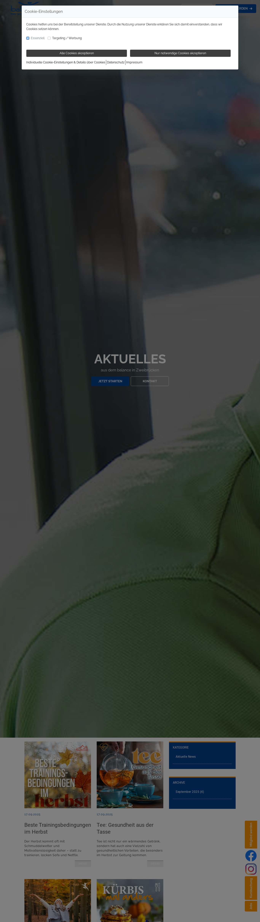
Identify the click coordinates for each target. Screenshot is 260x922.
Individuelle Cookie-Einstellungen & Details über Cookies (65, 62)
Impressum (134, 62)
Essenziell (38, 38)
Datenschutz (115, 62)
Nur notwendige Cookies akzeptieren (180, 53)
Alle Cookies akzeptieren (77, 53)
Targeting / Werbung (67, 38)
